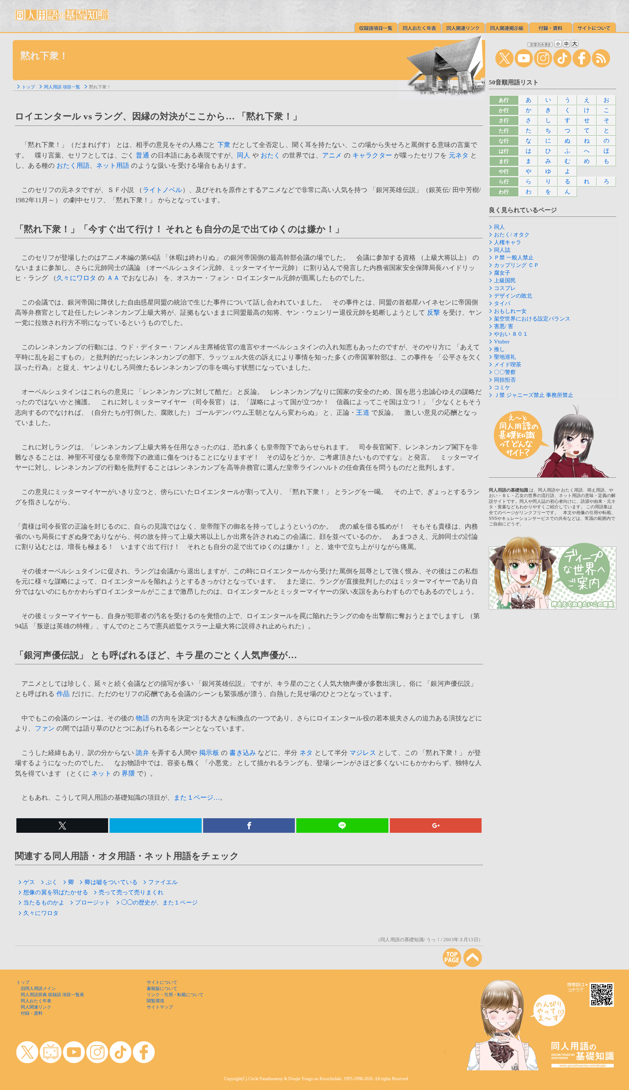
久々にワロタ (76, 278)
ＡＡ (113, 278)
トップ (28, 86)
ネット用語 (112, 165)
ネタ (306, 752)
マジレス (362, 752)
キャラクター (372, 155)
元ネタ (459, 155)
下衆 (223, 144)
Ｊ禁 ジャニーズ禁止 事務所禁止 (533, 395)
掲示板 (209, 752)
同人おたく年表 (36, 1000)
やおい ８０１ (511, 334)
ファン (45, 728)
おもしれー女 (510, 311)
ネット (101, 773)
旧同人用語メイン (38, 988)
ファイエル (163, 882)
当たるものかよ (43, 902)
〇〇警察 (505, 372)
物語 (142, 718)
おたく (271, 155)
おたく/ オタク (512, 235)
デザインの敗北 (513, 296)
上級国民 (505, 280)
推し (499, 349)
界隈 (128, 773)
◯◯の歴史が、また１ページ (159, 902)
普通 (142, 155)
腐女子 (502, 273)
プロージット (92, 902)
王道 (362, 412)
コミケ (502, 387)
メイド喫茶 (507, 364)
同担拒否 (505, 380)
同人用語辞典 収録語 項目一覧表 (52, 994)
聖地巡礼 (505, 357)
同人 (243, 155)
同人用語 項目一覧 (62, 86)
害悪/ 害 (503, 326)
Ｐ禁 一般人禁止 (514, 257)
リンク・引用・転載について (175, 994)
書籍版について (162, 988)
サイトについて (162, 982)
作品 (63, 693)
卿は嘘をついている (111, 882)
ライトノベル (162, 190)
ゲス (29, 882)
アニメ (332, 155)
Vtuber (502, 342)
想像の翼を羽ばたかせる (55, 892)
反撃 (433, 312)
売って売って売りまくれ (131, 892)
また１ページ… (197, 797)
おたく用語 (73, 165)
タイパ (502, 303)
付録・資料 (32, 1013)
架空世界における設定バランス (532, 319)
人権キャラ (507, 242)
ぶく (52, 882)
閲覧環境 (155, 1000)
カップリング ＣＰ (516, 265)
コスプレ (505, 288)
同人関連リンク (36, 1007)
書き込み (242, 752)
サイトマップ (160, 1007)
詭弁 (142, 752)
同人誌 (502, 250)
